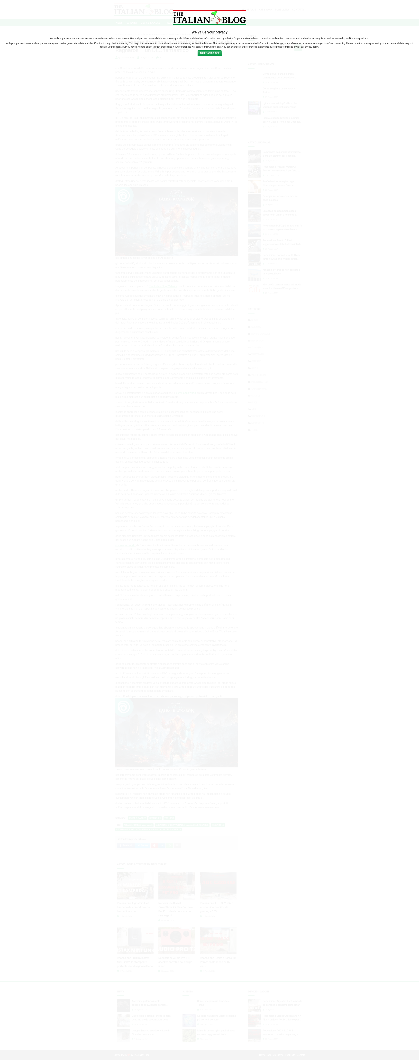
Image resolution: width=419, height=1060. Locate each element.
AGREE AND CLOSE (209, 53)
